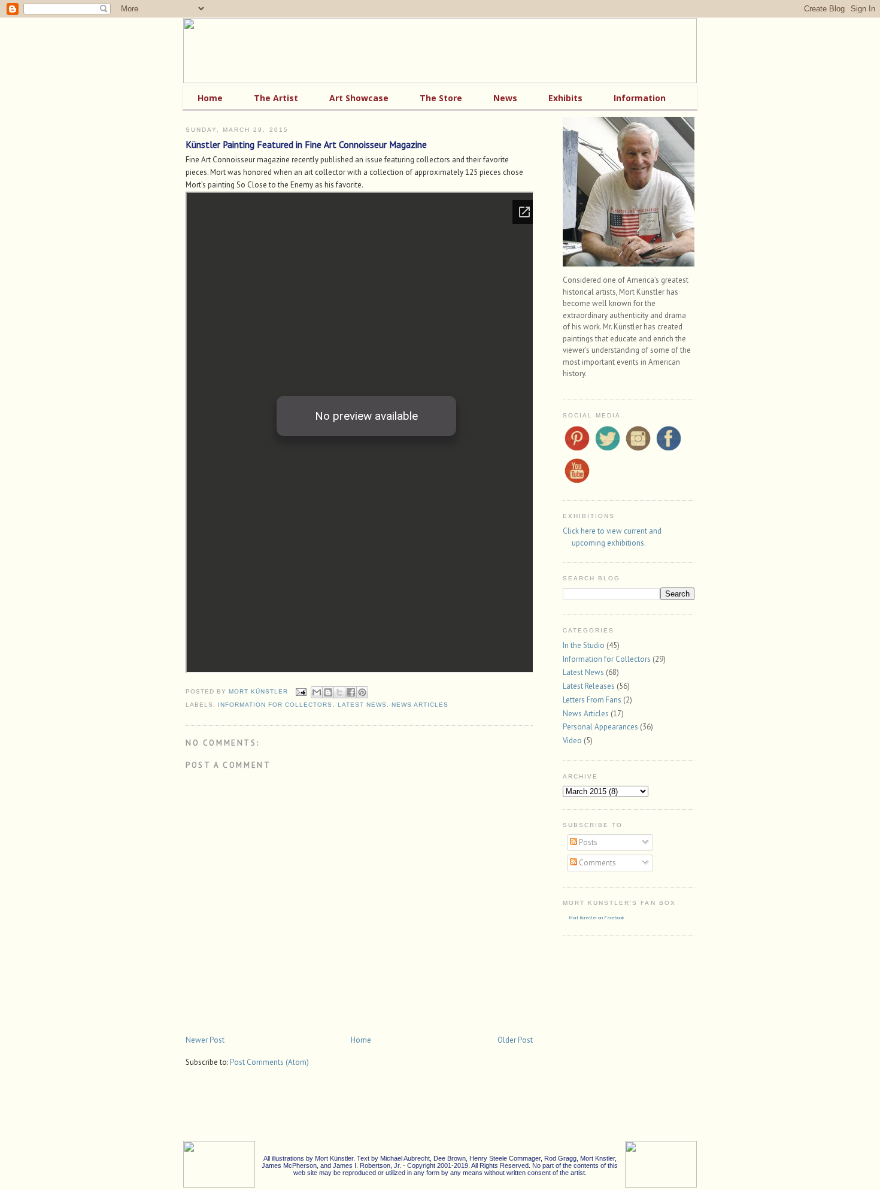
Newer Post (205, 1040)
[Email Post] (300, 691)
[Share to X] (339, 692)
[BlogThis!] (328, 692)
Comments (596, 863)
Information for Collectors (275, 704)
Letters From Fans (592, 700)
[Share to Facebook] (351, 692)
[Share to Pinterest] (362, 692)
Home (361, 1040)
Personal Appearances (600, 727)
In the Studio (584, 645)
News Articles (420, 704)
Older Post (515, 1040)
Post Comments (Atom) (269, 1062)
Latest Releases (589, 686)
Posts (587, 842)
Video (572, 740)
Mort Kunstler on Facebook (596, 917)
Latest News (362, 704)
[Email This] (317, 692)
